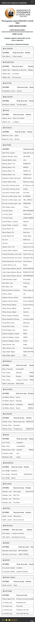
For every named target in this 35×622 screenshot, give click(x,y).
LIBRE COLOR (17, 34)
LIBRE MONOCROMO (17, 30)
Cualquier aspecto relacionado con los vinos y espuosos (17, 39)
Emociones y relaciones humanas (17, 44)
